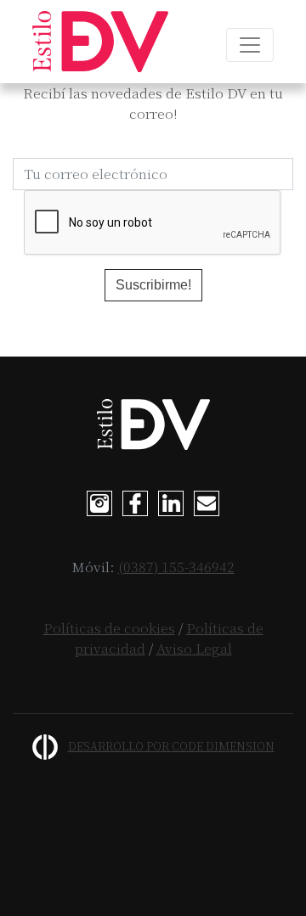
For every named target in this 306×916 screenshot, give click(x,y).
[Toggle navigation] (250, 45)
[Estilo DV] (100, 41)
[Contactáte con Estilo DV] (206, 501)
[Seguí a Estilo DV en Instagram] (99, 501)
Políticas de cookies (109, 628)
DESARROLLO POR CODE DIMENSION (171, 746)
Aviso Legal (194, 648)
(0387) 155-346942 (176, 566)
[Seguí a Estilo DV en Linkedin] (171, 501)
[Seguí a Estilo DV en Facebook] (135, 501)
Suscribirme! (153, 285)
